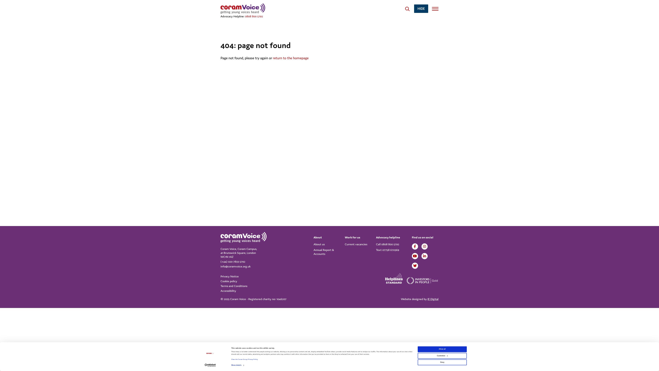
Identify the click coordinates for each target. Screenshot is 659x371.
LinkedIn (424, 256)
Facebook (415, 246)
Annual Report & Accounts (324, 252)
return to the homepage (291, 58)
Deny (442, 362)
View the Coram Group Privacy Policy (244, 359)
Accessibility (228, 291)
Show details (236, 365)
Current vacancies (356, 244)
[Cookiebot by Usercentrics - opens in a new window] (210, 365)
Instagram (424, 246)
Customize (441, 356)
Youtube (415, 256)
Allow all (442, 349)
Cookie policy (229, 281)
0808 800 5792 (254, 16)
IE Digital (432, 299)
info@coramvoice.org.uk (236, 266)
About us (319, 244)
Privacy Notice (230, 276)
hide (421, 8)
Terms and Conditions (234, 286)
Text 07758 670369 (387, 250)
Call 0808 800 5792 (387, 244)
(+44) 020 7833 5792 (233, 261)
